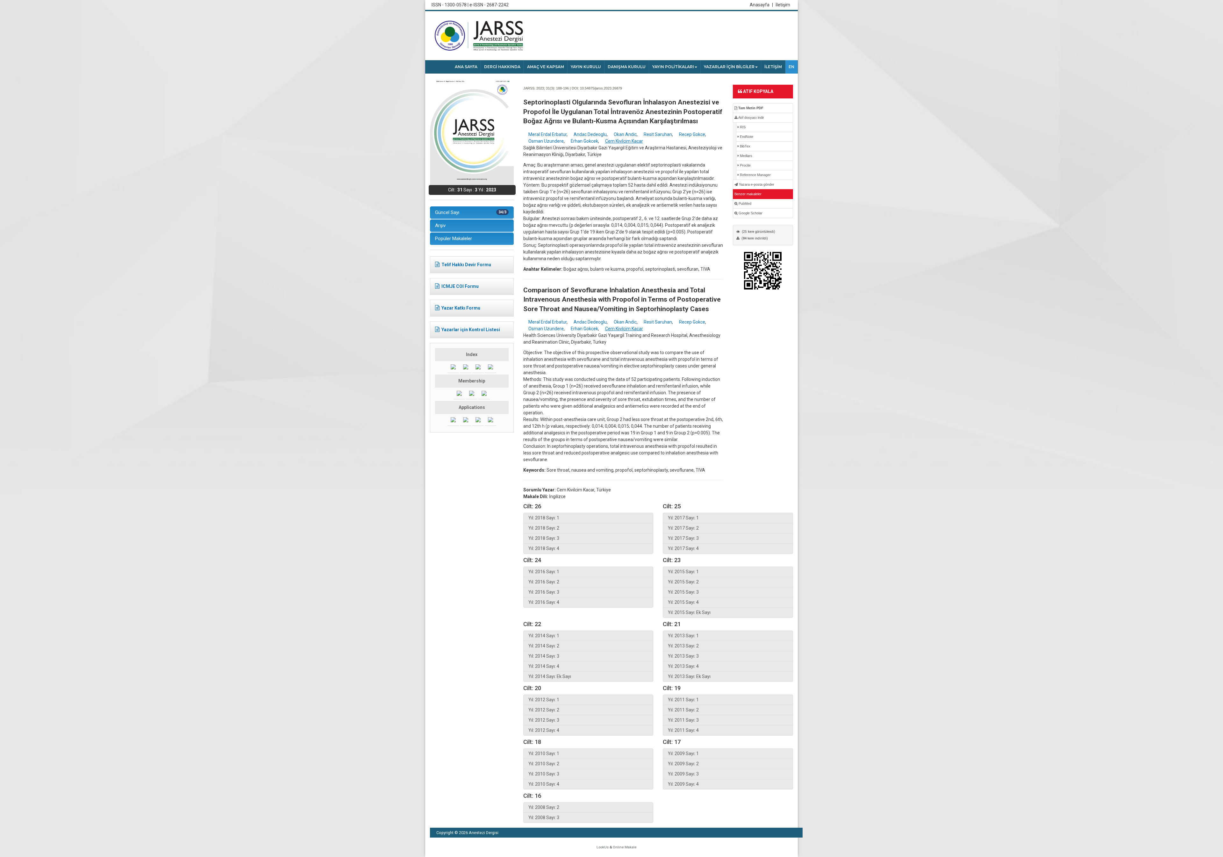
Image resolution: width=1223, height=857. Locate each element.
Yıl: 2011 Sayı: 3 (683, 720)
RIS (742, 127)
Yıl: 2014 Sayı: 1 (543, 635)
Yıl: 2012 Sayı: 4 (543, 730)
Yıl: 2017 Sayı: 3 (683, 538)
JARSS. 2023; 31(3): (539, 88)
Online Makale (624, 847)
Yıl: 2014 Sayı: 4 (543, 666)
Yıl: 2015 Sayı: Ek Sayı (689, 612)
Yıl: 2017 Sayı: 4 (683, 548)
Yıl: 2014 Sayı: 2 (543, 645)
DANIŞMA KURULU (627, 66)
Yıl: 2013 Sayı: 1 (683, 635)
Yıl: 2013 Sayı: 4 (683, 666)
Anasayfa (761, 4)
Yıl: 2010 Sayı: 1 (543, 753)
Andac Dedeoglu (590, 134)
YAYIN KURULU (586, 66)
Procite (745, 165)
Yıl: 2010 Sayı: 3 (543, 773)
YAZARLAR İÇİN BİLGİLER (729, 66)
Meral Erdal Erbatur (547, 134)
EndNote (746, 137)
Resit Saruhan (658, 134)
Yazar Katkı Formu (460, 308)
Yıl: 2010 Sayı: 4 (543, 784)
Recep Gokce (692, 134)
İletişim (783, 4)
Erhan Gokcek (584, 141)
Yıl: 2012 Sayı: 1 (543, 699)
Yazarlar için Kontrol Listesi (470, 329)
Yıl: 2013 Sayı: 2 (683, 645)
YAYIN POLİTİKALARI (673, 66)
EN (791, 66)
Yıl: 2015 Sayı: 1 (683, 571)
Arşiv (440, 225)
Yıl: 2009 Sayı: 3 (683, 773)
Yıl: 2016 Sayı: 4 (543, 602)
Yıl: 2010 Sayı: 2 (543, 763)
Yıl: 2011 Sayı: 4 (683, 730)
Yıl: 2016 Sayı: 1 (543, 571)
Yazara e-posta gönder (756, 184)
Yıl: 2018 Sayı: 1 (543, 517)
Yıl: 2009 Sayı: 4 (683, 784)
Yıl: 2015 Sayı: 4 (683, 602)
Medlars (745, 156)
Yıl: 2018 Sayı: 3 (543, 538)
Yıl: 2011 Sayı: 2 (683, 709)
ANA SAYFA (466, 66)
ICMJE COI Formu (460, 286)
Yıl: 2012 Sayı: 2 (543, 709)
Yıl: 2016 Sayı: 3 (543, 592)
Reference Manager (755, 175)
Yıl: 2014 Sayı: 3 (543, 656)
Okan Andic (625, 134)
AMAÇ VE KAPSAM (545, 66)
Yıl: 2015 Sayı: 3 (683, 592)
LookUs (603, 847)
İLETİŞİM (773, 66)
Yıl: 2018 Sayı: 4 (543, 548)
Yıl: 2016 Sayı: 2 (543, 581)
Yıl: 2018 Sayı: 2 (543, 528)
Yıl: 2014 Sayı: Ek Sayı (549, 676)
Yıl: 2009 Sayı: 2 (683, 763)
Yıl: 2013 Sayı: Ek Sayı (689, 676)
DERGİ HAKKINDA (502, 66)
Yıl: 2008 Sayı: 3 (543, 817)
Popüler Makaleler (453, 238)
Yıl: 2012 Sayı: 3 (543, 720)
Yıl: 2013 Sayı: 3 (683, 656)
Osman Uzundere (546, 141)
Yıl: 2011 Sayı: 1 (683, 699)
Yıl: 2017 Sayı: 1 (683, 517)
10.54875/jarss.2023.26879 (601, 88)
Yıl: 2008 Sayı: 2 (543, 807)
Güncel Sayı (470, 212)
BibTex (744, 146)
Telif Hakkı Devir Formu (466, 264)
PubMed (744, 203)
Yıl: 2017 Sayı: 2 (683, 528)
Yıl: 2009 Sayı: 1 (683, 753)
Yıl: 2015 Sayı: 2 (683, 581)
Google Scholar (750, 213)
